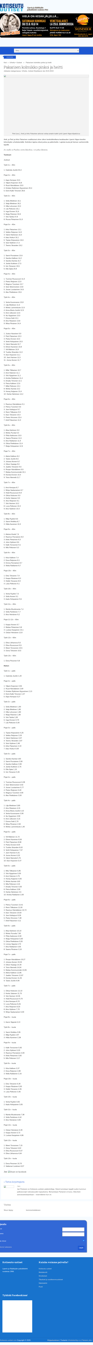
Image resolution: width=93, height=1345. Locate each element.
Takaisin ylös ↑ (87, 1340)
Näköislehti (43, 1283)
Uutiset (19, 62)
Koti (5, 62)
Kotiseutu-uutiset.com (8, 1340)
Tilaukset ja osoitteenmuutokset (51, 1279)
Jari (44, 71)
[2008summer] (46, 38)
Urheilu (12, 62)
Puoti (41, 1287)
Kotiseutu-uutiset (45, 1269)
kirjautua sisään (20, 1210)
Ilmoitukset (43, 1276)
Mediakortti (43, 1272)
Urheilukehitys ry (74, 1340)
